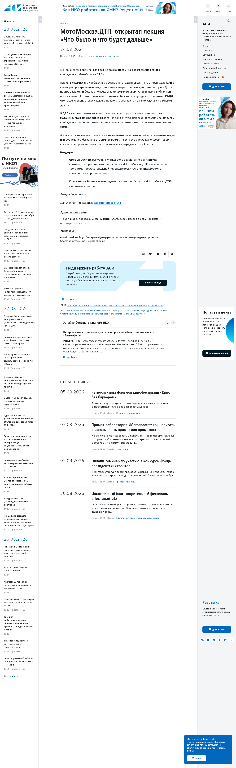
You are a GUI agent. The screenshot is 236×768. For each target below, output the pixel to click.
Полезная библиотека (214, 68)
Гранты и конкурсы (126, 482)
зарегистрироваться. (108, 202)
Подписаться (217, 86)
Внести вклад (153, 282)
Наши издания (210, 72)
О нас (205, 46)
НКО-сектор (123, 449)
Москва (70, 299)
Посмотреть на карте (73, 223)
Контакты (207, 50)
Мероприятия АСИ (212, 59)
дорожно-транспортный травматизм (128, 305)
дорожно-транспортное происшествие (87, 305)
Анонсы (64, 23)
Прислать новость (212, 63)
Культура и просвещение (108, 56)
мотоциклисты (155, 305)
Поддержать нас (211, 77)
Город (91, 56)
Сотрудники (208, 54)
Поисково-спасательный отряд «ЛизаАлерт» (122, 313)
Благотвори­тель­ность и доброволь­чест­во (137, 518)
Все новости (11, 676)
